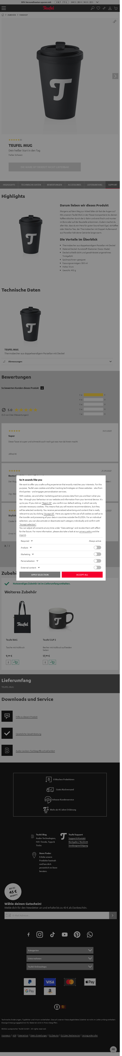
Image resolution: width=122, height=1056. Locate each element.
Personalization (28, 561)
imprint (22, 535)
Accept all (82, 574)
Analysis (24, 547)
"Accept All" (49, 513)
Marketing (25, 554)
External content (28, 567)
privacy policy (85, 531)
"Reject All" (47, 503)
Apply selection (40, 574)
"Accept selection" (27, 524)
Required (25, 540)
